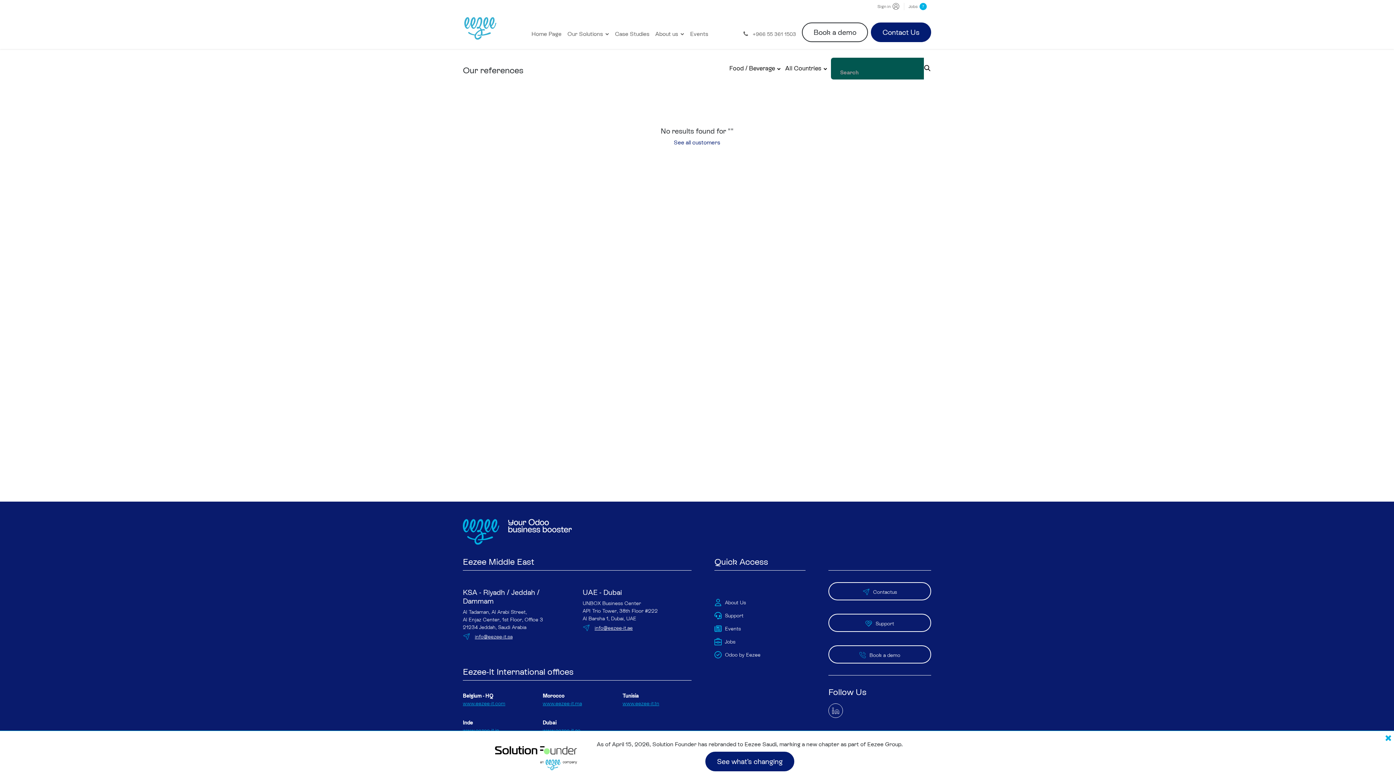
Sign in (883, 6)
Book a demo (835, 32)
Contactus (885, 592)
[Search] (927, 68)
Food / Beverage (752, 68)
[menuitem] (546, 34)
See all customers (697, 142)
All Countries (803, 68)
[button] (755, 68)
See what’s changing (750, 761)
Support (885, 623)
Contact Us (901, 32)
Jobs (916, 6)
